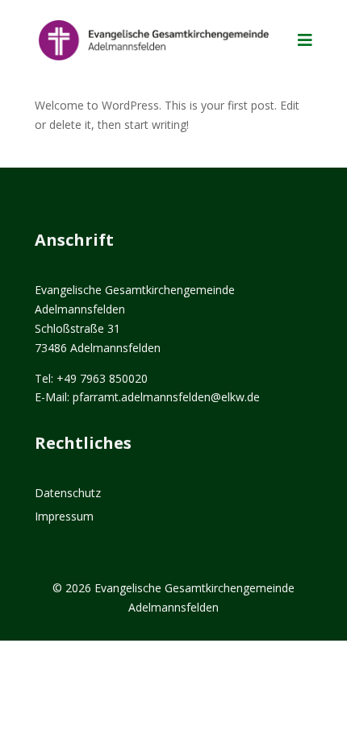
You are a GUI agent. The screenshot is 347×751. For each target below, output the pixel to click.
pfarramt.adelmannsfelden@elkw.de (166, 397)
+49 (102, 378)
